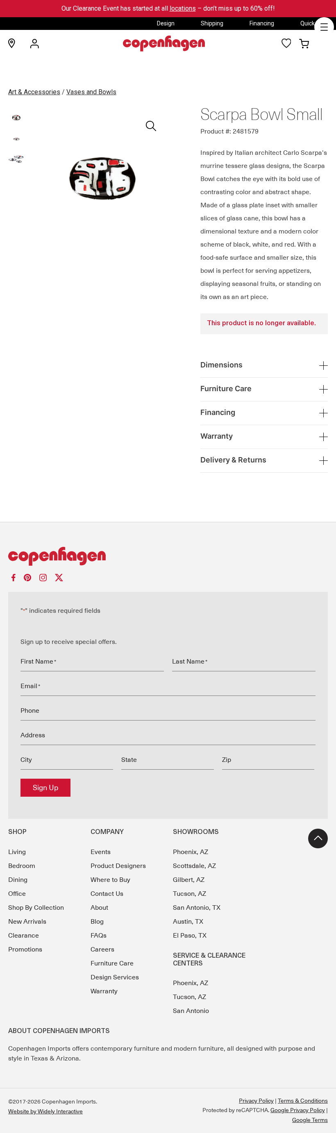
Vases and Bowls (91, 92)
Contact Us (107, 893)
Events (101, 852)
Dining (17, 880)
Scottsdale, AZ (194, 866)
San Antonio (191, 1011)
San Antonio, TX (196, 907)
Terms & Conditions (303, 1100)
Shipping (212, 23)
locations (183, 8)
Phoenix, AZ (190, 852)
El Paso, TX (190, 935)
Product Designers (118, 866)
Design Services (115, 977)
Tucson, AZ (189, 893)
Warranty (104, 991)
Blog (97, 921)
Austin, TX (188, 921)
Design (166, 23)
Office (17, 893)
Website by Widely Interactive (45, 1111)
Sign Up (45, 788)
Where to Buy (110, 880)
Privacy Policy (256, 1100)
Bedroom (21, 866)
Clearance (23, 935)
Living (17, 852)
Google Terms (310, 1120)
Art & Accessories (34, 92)
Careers (102, 949)
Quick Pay (313, 23)
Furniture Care (112, 963)
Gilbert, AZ (188, 880)
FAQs (99, 935)
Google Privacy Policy (297, 1110)
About (99, 907)
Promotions (25, 949)
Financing (262, 23)
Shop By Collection (36, 907)
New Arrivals (27, 921)
